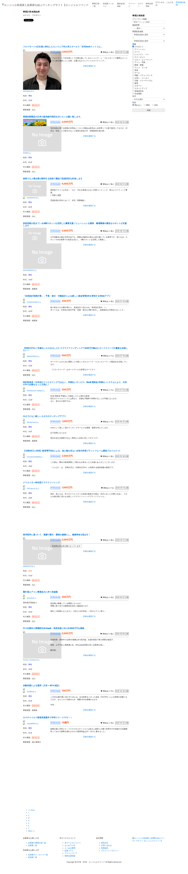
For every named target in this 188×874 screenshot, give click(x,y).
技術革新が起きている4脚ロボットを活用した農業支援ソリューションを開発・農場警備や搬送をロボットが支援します (75, 224)
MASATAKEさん (33, 356)
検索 (149, 110)
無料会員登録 (149, 5)
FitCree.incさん (33, 489)
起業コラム (69, 851)
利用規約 (104, 848)
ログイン (140, 5)
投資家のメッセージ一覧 (38, 855)
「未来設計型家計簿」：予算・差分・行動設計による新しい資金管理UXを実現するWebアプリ (67, 296)
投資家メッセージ (108, 5)
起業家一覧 (32, 845)
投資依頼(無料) (180, 3)
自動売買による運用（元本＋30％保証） (42, 685)
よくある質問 (70, 848)
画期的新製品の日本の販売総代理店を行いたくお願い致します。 (52, 116)
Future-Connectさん (31, 660)
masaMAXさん (33, 723)
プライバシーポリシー (110, 851)
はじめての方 (70, 845)
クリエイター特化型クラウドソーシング (41, 482)
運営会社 (104, 843)
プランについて (71, 853)
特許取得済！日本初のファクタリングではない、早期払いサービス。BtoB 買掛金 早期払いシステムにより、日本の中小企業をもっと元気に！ (75, 383)
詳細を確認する (89, 66)
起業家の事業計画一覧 (37, 843)
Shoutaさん (31, 598)
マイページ (132, 5)
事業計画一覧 (95, 5)
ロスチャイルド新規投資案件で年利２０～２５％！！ (47, 717)
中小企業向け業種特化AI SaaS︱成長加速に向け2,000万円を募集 (53, 628)
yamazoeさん (28, 91)
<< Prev (31, 810)
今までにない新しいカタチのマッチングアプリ (44, 416)
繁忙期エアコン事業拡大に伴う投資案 (40, 592)
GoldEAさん (31, 692)
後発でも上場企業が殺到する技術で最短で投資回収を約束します (52, 178)
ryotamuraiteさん (34, 302)
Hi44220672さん (30, 270)
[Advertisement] (76, 33)
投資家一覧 (32, 857)
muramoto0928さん (35, 457)
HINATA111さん (29, 566)
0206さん (27, 153)
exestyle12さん (33, 198)
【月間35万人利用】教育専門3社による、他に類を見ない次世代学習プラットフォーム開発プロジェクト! (71, 450)
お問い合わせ (106, 845)
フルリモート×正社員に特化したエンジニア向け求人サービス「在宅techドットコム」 (63, 46)
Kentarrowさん (33, 422)
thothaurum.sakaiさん (36, 391)
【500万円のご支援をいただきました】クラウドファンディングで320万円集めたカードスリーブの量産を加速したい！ (75, 349)
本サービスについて (73, 843)
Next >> (31, 831)
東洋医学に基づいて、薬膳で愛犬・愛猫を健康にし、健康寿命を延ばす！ (57, 534)
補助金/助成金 (121, 5)
